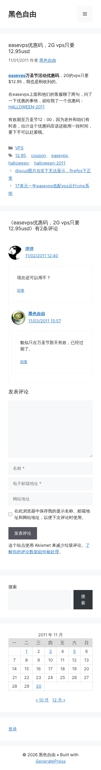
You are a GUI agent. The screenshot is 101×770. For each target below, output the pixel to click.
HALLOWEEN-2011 (26, 107)
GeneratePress (51, 761)
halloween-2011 (49, 163)
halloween (18, 163)
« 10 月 (42, 700)
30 (38, 686)
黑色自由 (22, 14)
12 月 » (58, 700)
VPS (19, 148)
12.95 (20, 155)
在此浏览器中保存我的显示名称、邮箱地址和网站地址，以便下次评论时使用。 (52, 514)
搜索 (12, 586)
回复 (20, 290)
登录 (12, 729)
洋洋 (29, 248)
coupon (38, 155)
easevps (17, 75)
